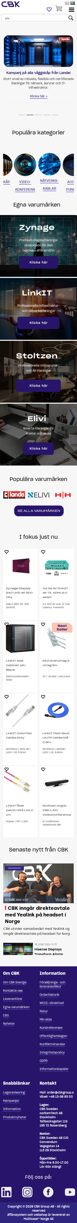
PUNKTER (62, 189)
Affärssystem (17, 1215)
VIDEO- (14, 182)
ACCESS (62, 182)
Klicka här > (38, 96)
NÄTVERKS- (38, 181)
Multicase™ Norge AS (39, 1219)
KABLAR (38, 188)
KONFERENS (14, 189)
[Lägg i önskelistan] (6, 552)
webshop (40, 1215)
